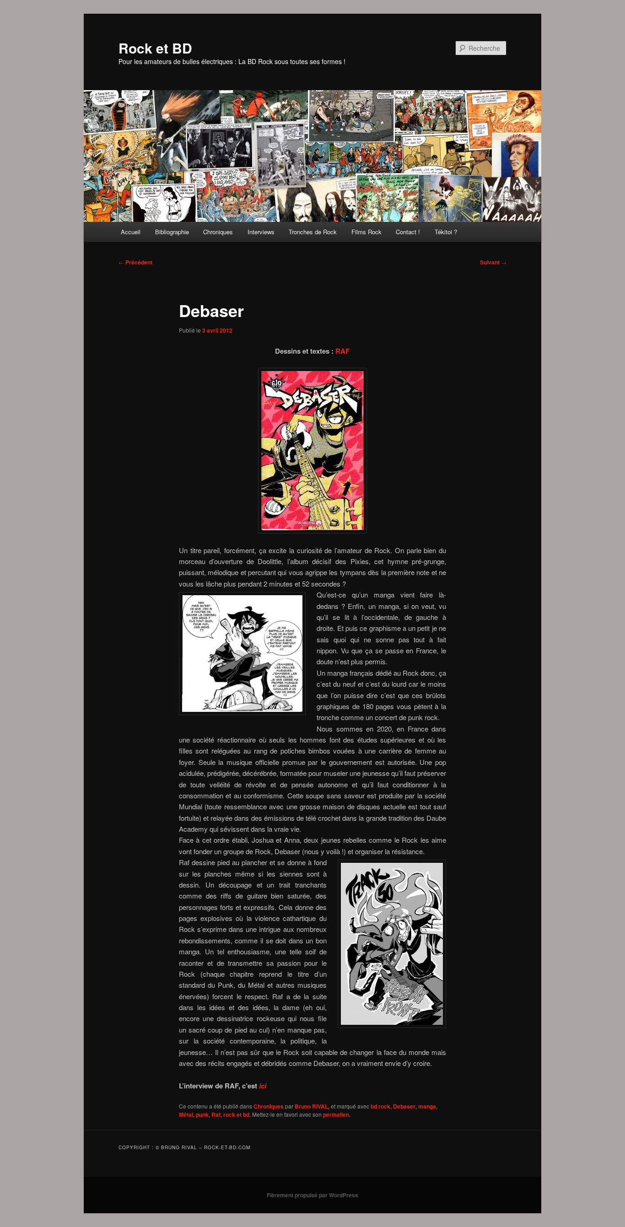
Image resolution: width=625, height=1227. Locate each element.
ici (262, 1086)
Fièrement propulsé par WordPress (312, 1195)
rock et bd (236, 1114)
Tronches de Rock (313, 231)
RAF (342, 351)
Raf (216, 1114)
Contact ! (408, 231)
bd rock (380, 1106)
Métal (186, 1114)
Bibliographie (172, 231)
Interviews (261, 231)
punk (202, 1114)
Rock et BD (155, 48)
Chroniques (218, 231)
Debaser (404, 1106)
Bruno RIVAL (311, 1106)
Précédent (135, 262)
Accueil (130, 231)
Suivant (493, 262)
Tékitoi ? (446, 231)
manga (427, 1106)
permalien (336, 1114)
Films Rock (366, 231)
